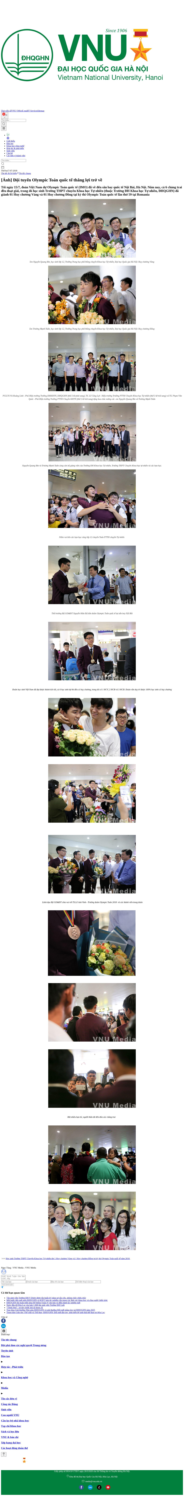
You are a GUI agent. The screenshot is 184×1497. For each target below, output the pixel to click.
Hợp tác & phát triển (15, 148)
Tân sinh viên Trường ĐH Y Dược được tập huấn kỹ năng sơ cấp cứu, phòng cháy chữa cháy (46, 1298)
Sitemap (40, 111)
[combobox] (4, 115)
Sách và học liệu (10, 1431)
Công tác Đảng (9, 1404)
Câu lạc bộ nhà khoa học (15, 1420)
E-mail (25, 111)
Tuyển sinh (7, 1350)
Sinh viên (10, 151)
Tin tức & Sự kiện (9, 173)
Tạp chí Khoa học (11, 1426)
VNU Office (16, 111)
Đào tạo (9, 143)
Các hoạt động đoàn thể (14, 1448)
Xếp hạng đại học (11, 1442)
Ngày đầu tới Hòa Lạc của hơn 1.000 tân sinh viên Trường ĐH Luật (35, 1305)
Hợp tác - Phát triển (12, 1366)
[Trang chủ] (82, 108)
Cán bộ (9, 153)
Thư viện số (6, 111)
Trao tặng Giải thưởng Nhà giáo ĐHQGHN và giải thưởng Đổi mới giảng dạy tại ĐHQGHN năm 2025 (50, 1310)
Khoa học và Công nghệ (14, 1377)
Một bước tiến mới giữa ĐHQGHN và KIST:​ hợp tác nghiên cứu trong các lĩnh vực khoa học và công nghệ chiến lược (57, 1300)
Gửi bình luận (7, 1285)
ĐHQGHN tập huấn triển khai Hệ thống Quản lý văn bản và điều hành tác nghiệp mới (43, 1303)
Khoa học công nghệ (15, 146)
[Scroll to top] (3, 1454)
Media (4, 1388)
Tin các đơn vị (9, 1398)
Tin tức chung (25, 173)
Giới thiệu (10, 141)
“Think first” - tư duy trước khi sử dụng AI (24, 1307)
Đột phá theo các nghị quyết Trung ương (23, 1345)
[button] (92, 1321)
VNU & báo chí (9, 1437)
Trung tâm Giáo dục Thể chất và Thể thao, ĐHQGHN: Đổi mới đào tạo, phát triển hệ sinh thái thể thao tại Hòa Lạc (55, 1312)
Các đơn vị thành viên (15, 156)
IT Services (32, 111)
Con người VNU (10, 1415)
